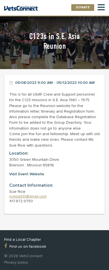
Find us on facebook (28, 246)
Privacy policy (16, 262)
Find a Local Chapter (22, 240)
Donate (83, 7)
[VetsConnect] (21, 8)
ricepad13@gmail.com (28, 196)
